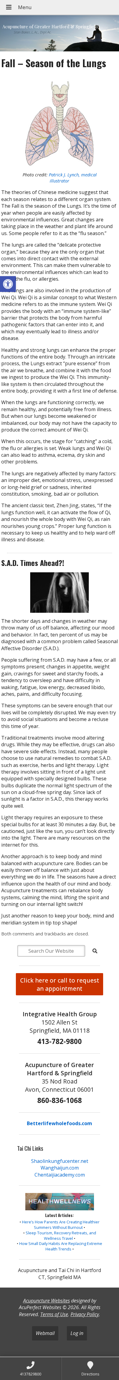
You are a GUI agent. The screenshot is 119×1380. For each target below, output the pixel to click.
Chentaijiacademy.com (59, 1174)
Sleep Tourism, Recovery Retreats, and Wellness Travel (61, 1235)
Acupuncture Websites (46, 1300)
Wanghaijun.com (60, 1167)
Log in (76, 1333)
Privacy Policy (84, 1314)
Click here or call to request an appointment (59, 984)
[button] (8, 284)
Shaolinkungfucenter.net (59, 1161)
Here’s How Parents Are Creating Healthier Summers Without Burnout (60, 1224)
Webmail (45, 1333)
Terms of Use (54, 1314)
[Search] (95, 951)
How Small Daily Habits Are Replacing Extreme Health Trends (60, 1246)
